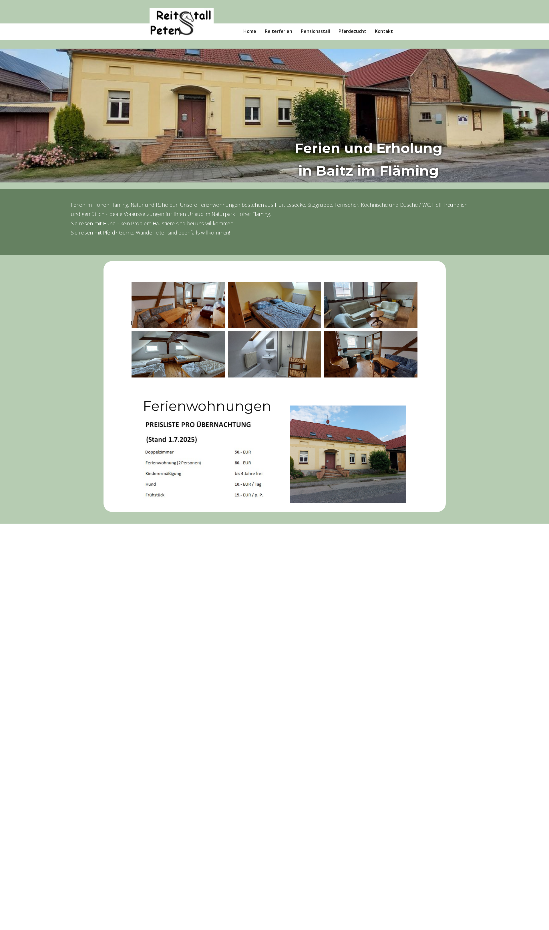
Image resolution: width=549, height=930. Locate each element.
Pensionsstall (315, 31)
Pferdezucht (352, 31)
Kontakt (384, 31)
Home (249, 31)
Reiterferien (278, 31)
